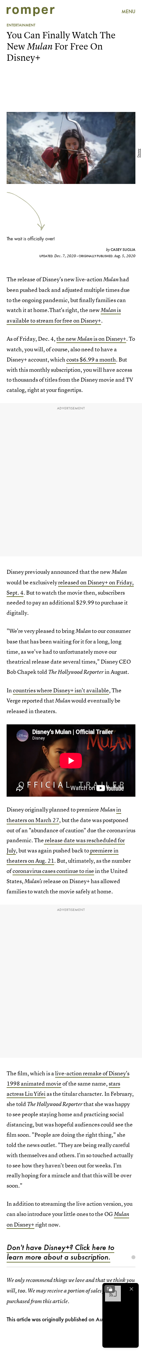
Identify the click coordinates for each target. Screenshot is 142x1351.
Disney (138, 153)
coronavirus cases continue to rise (53, 871)
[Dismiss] (131, 1289)
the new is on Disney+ (91, 338)
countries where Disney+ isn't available (61, 690)
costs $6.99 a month (91, 359)
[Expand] (109, 1289)
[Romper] (30, 12)
